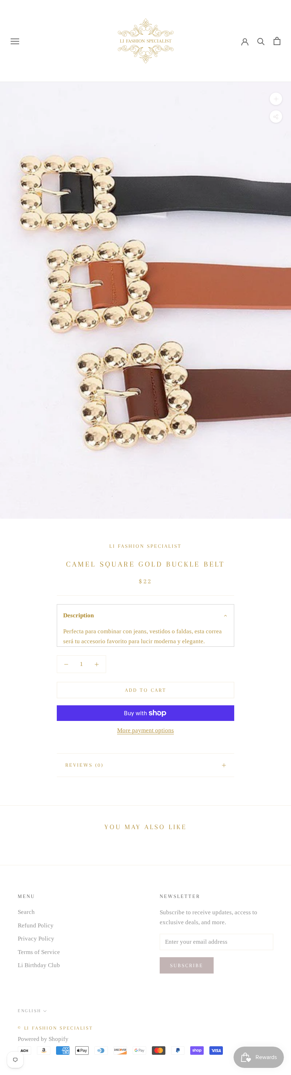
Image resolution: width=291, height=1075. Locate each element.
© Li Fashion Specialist (55, 1028)
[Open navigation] (15, 41)
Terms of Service (39, 952)
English (29, 1010)
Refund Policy (36, 925)
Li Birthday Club (39, 965)
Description (78, 615)
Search (26, 912)
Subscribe (186, 965)
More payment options (145, 730)
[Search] (261, 41)
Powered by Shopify (43, 1039)
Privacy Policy (36, 938)
